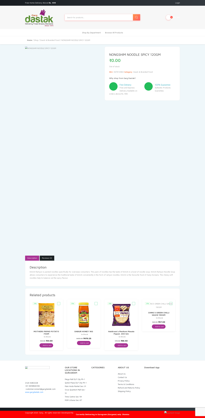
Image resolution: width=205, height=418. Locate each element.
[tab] (32, 258)
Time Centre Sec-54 (73, 397)
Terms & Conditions (126, 384)
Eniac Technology (81, 413)
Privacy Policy (124, 381)
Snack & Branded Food (50, 40)
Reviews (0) (47, 258)
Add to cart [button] (46, 345)
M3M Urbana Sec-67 (73, 400)
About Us (122, 374)
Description (32, 258)
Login (177, 3)
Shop (36, 40)
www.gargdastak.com (34, 392)
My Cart (175, 17)
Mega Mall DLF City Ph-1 (75, 379)
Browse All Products (114, 32)
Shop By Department (91, 32)
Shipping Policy (124, 391)
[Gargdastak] (39, 17)
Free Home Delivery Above (40, 3)
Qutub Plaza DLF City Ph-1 (76, 383)
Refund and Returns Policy (129, 388)
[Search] (136, 17)
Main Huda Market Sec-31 (75, 386)
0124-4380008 (31, 383)
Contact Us (122, 377)
